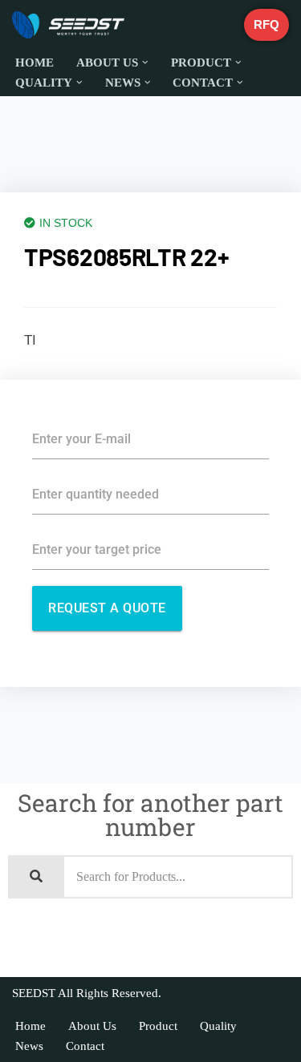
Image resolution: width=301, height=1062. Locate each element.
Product (158, 1026)
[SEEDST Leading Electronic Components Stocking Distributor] (68, 24)
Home (34, 62)
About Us (92, 1026)
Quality (218, 1026)
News (29, 1046)
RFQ (266, 24)
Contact (85, 1046)
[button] (145, 62)
